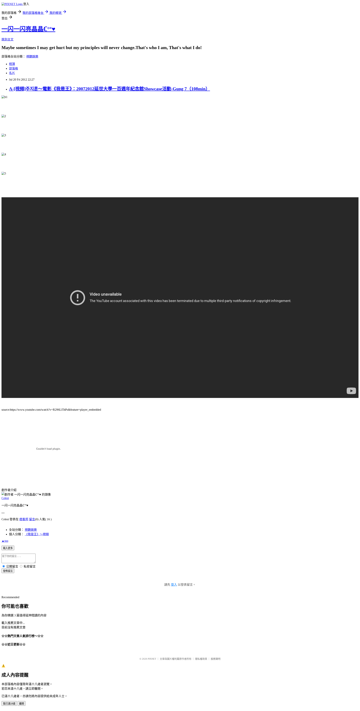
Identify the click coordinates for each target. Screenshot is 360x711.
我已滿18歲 (9, 703)
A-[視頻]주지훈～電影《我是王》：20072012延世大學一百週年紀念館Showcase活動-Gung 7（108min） (109, 88)
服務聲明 (215, 658)
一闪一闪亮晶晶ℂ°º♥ (28, 29)
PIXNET (152, 658)
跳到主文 (8, 39)
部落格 (13, 68)
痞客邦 (23, 519)
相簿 (12, 64)
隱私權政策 (201, 658)
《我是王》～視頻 (37, 534)
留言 (32, 519)
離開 (21, 703)
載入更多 (8, 548)
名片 (12, 73)
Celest (5, 498)
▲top (5, 540)
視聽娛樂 (32, 56)
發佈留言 (8, 571)
